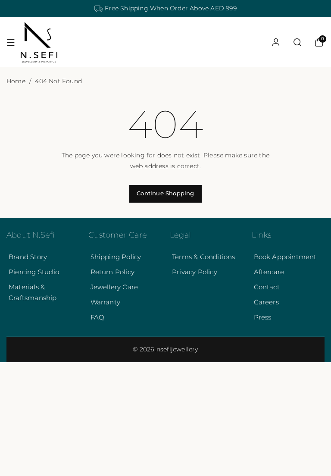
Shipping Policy (116, 257)
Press (263, 317)
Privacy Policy (194, 272)
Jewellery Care (114, 287)
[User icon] (276, 42)
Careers (266, 302)
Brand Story (28, 257)
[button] (10, 42)
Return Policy (113, 272)
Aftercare (269, 272)
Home (15, 81)
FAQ (98, 317)
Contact (267, 287)
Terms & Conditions (203, 257)
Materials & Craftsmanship (33, 292)
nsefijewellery (177, 349)
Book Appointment (285, 257)
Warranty (106, 302)
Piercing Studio (34, 272)
